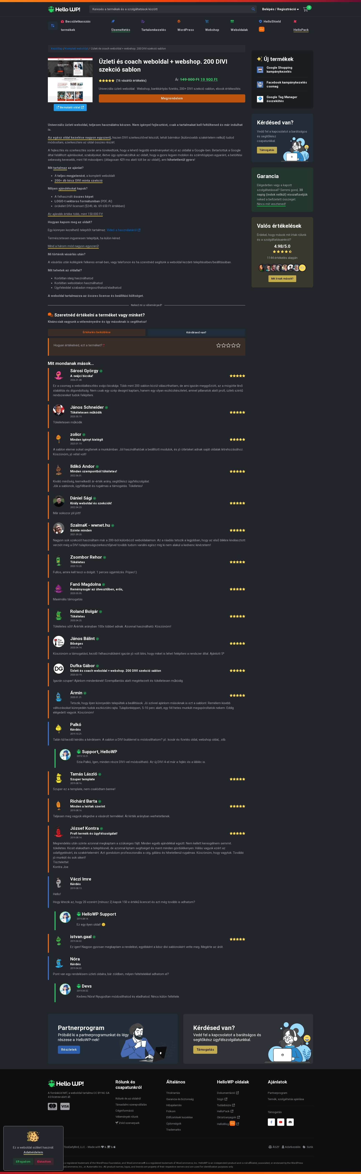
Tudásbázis (224, 1105)
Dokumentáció (226, 1092)
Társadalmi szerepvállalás (131, 1104)
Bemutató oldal (69, 107)
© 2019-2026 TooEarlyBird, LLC (66, 1147)
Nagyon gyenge (218, 345)
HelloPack (301, 30)
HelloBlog (225, 1123)
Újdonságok (173, 1123)
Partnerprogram (277, 1092)
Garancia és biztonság (180, 1099)
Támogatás (266, 150)
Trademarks (173, 1129)
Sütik (309, 1147)
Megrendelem (172, 98)
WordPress (185, 30)
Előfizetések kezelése (179, 1117)
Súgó (220, 1099)
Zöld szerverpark (129, 1123)
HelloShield (270, 25)
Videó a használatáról (122, 230)
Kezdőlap (57, 48)
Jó (233, 345)
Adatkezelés (292, 1147)
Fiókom (170, 1111)
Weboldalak (239, 30)
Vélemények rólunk (127, 1116)
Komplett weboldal (76, 48)
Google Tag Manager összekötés (282, 99)
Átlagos (228, 345)
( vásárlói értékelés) (131, 80)
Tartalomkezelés (153, 30)
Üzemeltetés (120, 30)
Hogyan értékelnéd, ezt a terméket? (79, 345)
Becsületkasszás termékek (75, 26)
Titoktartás (173, 1092)
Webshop (212, 30)
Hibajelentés (174, 1105)
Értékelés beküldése (97, 332)
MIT (65, 1092)
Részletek (69, 1050)
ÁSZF (276, 1147)
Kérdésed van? (196, 332)
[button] (281, 9)
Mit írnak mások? (282, 278)
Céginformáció (125, 1110)
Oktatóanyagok (226, 1117)
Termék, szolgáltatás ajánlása (286, 1099)
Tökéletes (238, 345)
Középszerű (223, 345)
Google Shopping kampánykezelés (279, 69)
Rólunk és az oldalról (128, 1098)
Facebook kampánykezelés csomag (287, 84)
